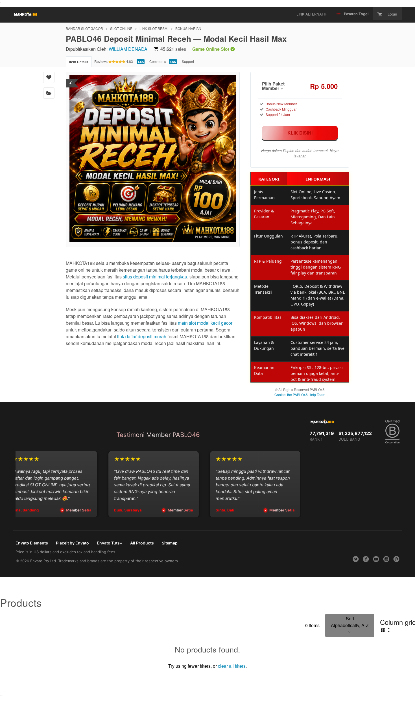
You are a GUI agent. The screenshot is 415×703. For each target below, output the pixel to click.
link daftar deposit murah (141, 336)
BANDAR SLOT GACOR (84, 28)
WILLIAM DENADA (128, 49)
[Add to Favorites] (48, 77)
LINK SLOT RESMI (153, 28)
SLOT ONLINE (121, 28)
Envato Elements (32, 543)
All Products (142, 543)
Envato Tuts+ (109, 543)
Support (188, 61)
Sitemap (170, 543)
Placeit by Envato (72, 543)
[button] (349, 625)
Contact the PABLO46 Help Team (299, 394)
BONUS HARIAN (188, 28)
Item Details (78, 61)
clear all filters (232, 666)
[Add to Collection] (48, 93)
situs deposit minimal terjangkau (155, 276)
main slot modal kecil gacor (205, 323)
